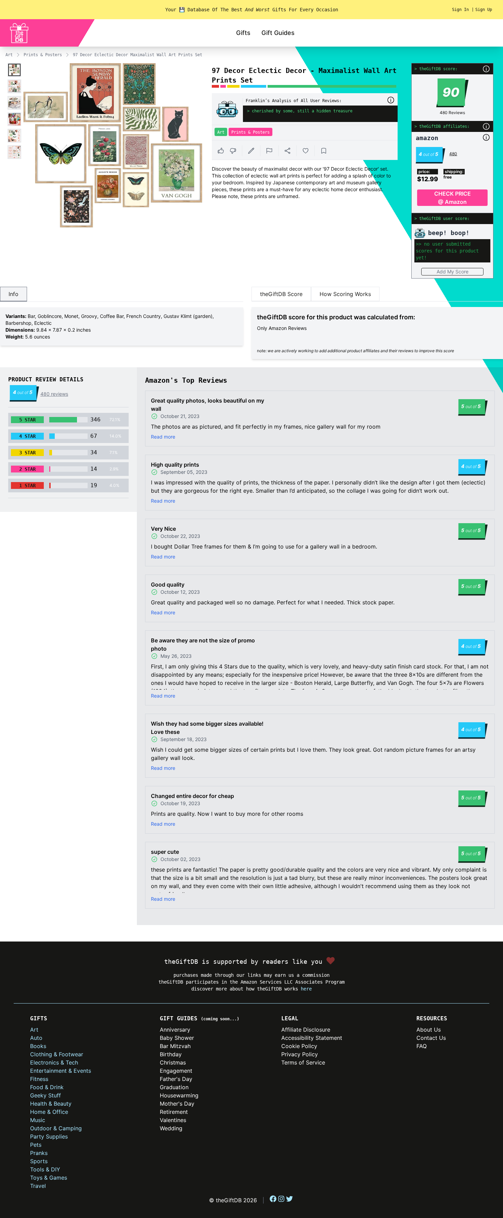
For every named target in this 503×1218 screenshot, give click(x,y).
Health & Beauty (51, 1103)
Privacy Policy (299, 1054)
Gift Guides (278, 32)
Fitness (39, 1078)
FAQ (421, 1046)
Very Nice (163, 528)
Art (9, 54)
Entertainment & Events (60, 1070)
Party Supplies (49, 1136)
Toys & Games (48, 1177)
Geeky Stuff (45, 1095)
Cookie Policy (299, 1046)
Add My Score (452, 271)
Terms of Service (303, 1062)
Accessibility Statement (311, 1037)
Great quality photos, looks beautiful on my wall (207, 404)
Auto (36, 1037)
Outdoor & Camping (56, 1128)
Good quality (167, 584)
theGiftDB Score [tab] (281, 294)
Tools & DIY (45, 1169)
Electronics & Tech (54, 1062)
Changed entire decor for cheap (192, 795)
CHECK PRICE (452, 197)
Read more (163, 437)
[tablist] (121, 294)
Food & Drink (47, 1087)
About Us (428, 1029)
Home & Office (49, 1111)
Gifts (243, 32)
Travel (38, 1185)
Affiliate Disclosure (305, 1029)
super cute (165, 851)
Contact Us (431, 1037)
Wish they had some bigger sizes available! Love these (207, 727)
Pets (35, 1144)
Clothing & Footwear (56, 1054)
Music (37, 1120)
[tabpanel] (121, 326)
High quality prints (175, 464)
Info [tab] (13, 294)
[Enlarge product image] (14, 70)
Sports (39, 1161)
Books (38, 1046)
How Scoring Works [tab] (345, 294)
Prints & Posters (43, 54)
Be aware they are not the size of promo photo (203, 644)
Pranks (39, 1152)
